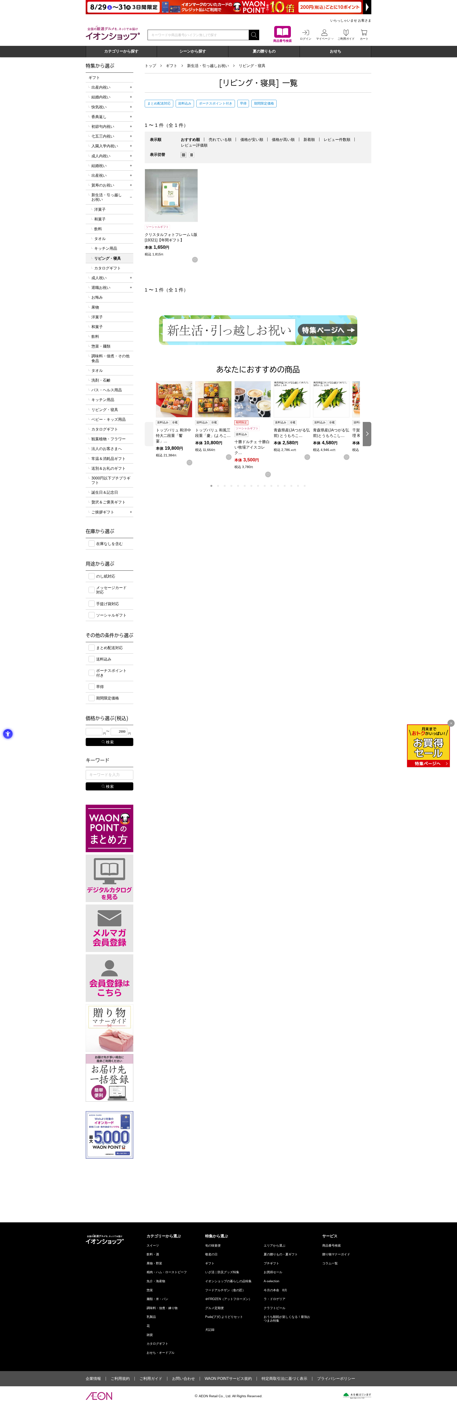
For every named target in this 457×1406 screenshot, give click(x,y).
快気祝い (99, 107)
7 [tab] (251, 486)
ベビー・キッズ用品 (108, 419)
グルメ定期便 (214, 1308)
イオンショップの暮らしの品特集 (228, 1281)
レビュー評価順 (194, 145)
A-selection (271, 1281)
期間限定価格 (264, 103)
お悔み (97, 297)
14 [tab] (298, 486)
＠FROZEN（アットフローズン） (228, 1299)
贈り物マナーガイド (336, 1254)
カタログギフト (107, 268)
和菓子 (100, 219)
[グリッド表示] (183, 155)
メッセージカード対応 (111, 590)
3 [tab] (225, 486)
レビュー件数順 (337, 140)
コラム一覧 (330, 1263)
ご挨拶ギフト (102, 512)
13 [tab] (291, 486)
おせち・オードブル (160, 1352)
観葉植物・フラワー (108, 439)
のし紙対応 (105, 576)
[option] (185, 155)
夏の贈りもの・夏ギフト (281, 1254)
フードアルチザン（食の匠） (225, 1290)
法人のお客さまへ (106, 449)
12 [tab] (285, 486)
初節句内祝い (102, 126)
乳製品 (151, 1317)
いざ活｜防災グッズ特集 (222, 1272)
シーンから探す (192, 51)
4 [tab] (231, 486)
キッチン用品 (105, 248)
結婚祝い (99, 166)
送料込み (184, 103)
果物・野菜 (154, 1263)
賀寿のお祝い (102, 185)
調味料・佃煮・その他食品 (110, 358)
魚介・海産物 (156, 1281)
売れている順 (220, 140)
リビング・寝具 (252, 66)
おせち (335, 51)
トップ (150, 66)
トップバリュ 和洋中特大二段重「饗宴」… (173, 435)
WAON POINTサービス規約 (228, 1379)
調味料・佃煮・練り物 (162, 1308)
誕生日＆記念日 (104, 492)
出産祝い (99, 175)
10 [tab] (271, 486)
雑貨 (150, 1335)
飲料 (98, 229)
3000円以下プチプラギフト (110, 480)
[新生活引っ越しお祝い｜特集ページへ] (258, 330)
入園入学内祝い (104, 146)
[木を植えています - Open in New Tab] (357, 1396)
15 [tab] (305, 486)
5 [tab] (238, 486)
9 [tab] (265, 486)
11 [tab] (278, 486)
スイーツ (153, 1245)
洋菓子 (100, 209)
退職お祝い (100, 288)
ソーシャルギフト (111, 615)
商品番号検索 (331, 1245)
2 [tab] (218, 486)
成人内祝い (100, 156)
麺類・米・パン (157, 1299)
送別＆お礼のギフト (108, 468)
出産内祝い (100, 87)
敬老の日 (211, 1254)
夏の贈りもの (264, 51)
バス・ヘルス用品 (106, 390)
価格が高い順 (283, 140)
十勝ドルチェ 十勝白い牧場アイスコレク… (252, 447)
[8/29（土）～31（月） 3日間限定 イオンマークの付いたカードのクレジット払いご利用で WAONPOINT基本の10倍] (228, 7)
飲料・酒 (153, 1254)
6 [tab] (245, 486)
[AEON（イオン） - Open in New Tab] (99, 1396)
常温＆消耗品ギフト (108, 459)
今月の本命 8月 (275, 1290)
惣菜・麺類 (100, 346)
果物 (95, 307)
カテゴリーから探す (121, 51)
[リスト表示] (191, 155)
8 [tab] (258, 486)
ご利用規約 (120, 1379)
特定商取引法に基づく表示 (284, 1379)
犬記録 (209, 1329)
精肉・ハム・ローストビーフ (167, 1272)
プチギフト (271, 1263)
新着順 (309, 140)
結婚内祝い (100, 97)
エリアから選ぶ (274, 1245)
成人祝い (99, 278)
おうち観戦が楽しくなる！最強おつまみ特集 (287, 1318)
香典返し (99, 117)
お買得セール (273, 1272)
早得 (243, 103)
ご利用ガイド (150, 1379)
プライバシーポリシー (336, 1379)
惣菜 (150, 1290)
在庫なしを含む (109, 544)
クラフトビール (274, 1308)
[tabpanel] (175, 423)
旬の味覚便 (213, 1245)
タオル (100, 239)
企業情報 (93, 1379)
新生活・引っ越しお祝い (208, 66)
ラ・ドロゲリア (274, 1299)
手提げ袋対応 (107, 604)
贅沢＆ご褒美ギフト (108, 502)
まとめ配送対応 (159, 103)
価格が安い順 (251, 140)
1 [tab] (211, 486)
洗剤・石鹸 (100, 380)
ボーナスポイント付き (215, 103)
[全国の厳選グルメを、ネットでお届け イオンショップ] (113, 32)
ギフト (171, 66)
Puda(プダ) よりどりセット (224, 1317)
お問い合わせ (183, 1379)
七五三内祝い (102, 136)
